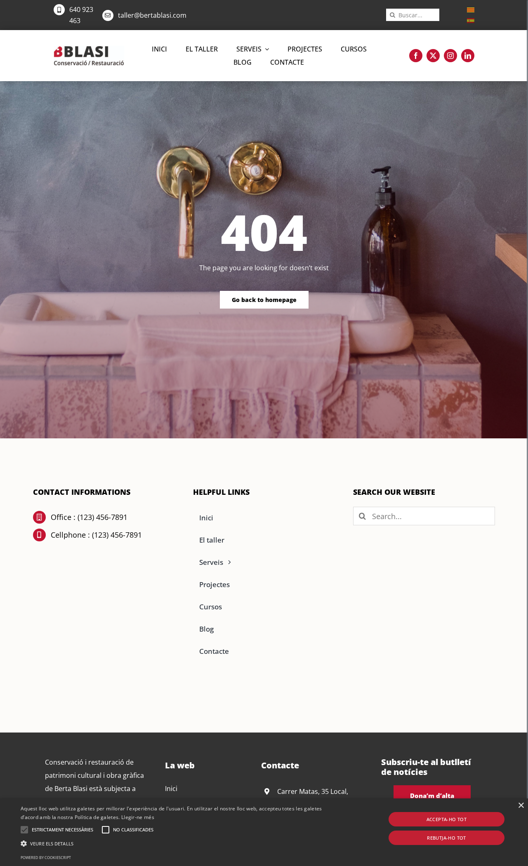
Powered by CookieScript (46, 857)
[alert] (264, 832)
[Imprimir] (89, 49)
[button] (24, 830)
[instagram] (450, 55)
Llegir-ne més (137, 817)
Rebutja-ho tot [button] (446, 838)
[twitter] (433, 55)
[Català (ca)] (470, 9)
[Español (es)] (470, 19)
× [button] (521, 806)
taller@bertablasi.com (152, 15)
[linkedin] (467, 55)
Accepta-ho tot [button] (447, 819)
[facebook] (415, 55)
